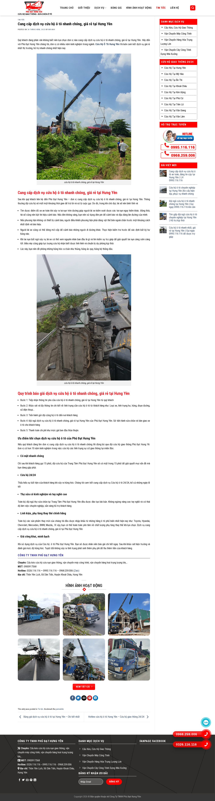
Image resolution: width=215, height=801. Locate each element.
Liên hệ (174, 7)
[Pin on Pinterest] (89, 698)
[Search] (192, 8)
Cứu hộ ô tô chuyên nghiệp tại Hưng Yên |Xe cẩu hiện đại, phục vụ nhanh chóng (182, 190)
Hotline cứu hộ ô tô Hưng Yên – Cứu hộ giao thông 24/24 (116, 716)
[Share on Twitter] (78, 698)
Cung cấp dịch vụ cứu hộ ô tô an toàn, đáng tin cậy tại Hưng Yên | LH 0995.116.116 (182, 176)
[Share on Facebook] (72, 698)
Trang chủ (67, 7)
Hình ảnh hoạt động (139, 7)
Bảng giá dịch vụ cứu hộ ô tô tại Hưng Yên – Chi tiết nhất (51, 716)
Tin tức (161, 7)
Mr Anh (51, 30)
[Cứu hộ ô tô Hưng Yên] (36, 8)
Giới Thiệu (84, 7)
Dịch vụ (99, 7)
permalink (60, 709)
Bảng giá (116, 7)
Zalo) (76, 570)
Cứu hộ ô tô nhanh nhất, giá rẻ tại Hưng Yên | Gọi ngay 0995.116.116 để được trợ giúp (182, 232)
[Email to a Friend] (84, 698)
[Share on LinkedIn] (95, 698)
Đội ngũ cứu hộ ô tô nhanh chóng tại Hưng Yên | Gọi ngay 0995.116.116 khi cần (182, 204)
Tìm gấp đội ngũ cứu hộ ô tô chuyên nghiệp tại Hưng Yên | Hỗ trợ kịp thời (183, 217)
